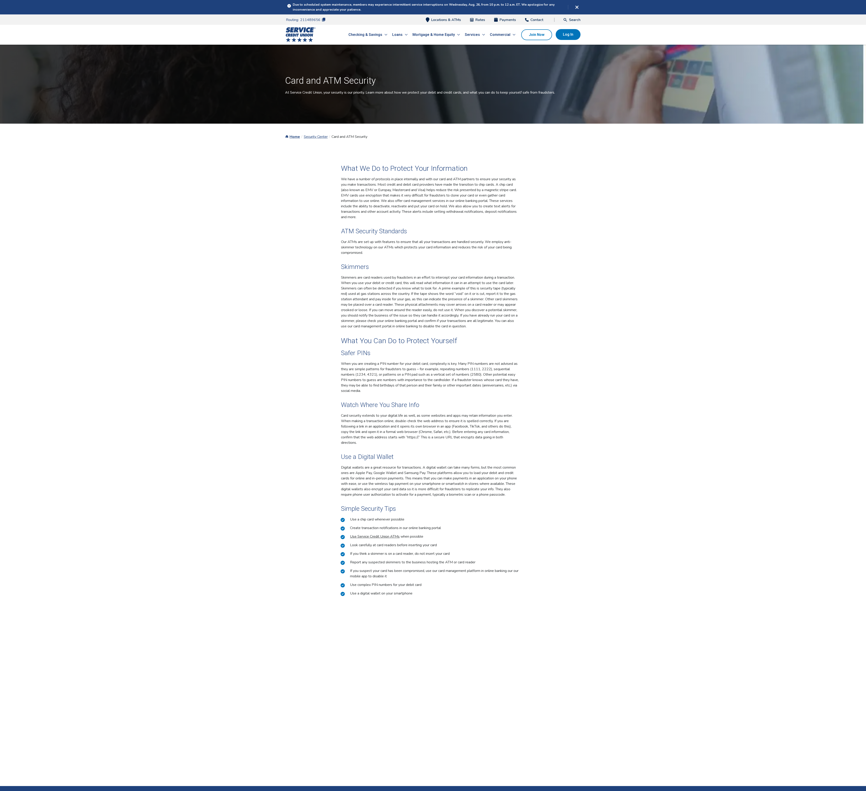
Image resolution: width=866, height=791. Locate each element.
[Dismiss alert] (576, 7)
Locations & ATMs (446, 19)
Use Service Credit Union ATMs (375, 536)
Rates (480, 19)
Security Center (316, 136)
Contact (536, 19)
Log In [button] (568, 34)
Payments (508, 19)
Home (295, 136)
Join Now (536, 34)
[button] (572, 20)
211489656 (310, 19)
